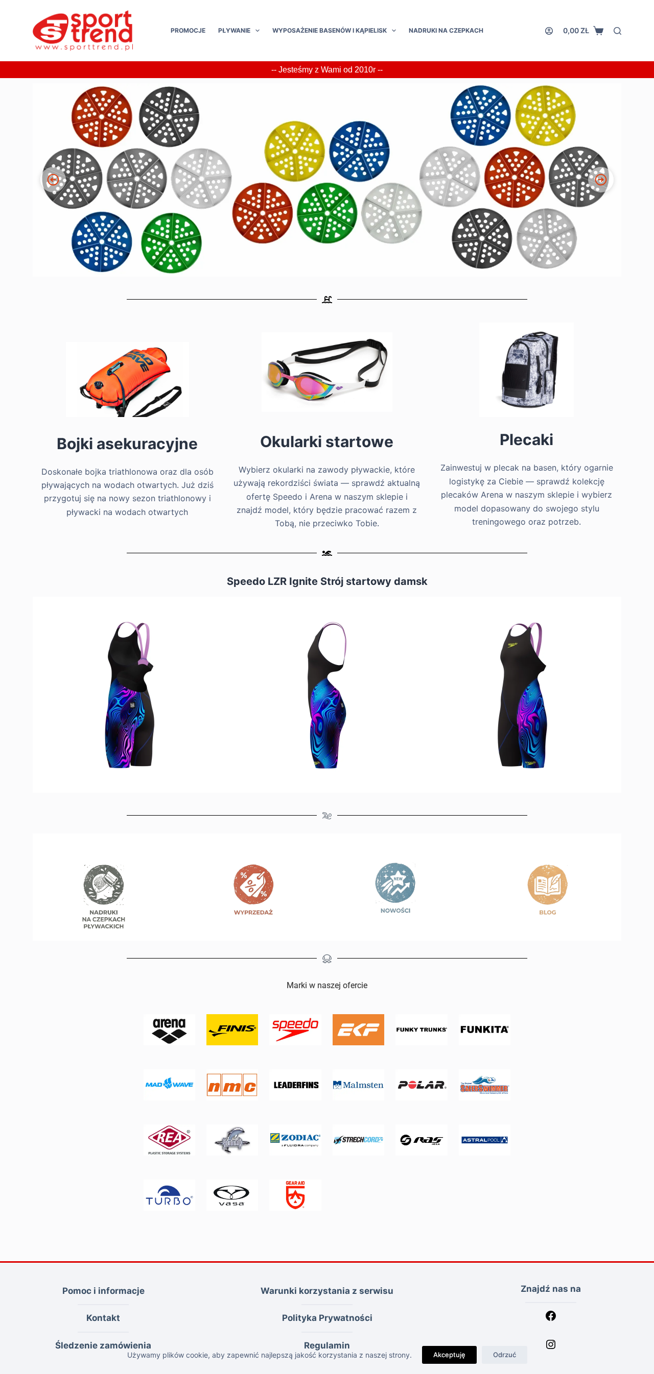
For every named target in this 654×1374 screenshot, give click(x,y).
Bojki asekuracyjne (127, 443)
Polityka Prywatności (327, 1318)
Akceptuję (449, 1355)
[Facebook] (551, 1319)
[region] (327, 180)
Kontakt (103, 1318)
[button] (327, 180)
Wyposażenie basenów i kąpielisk (329, 30)
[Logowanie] (549, 31)
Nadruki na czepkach (446, 30)
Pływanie (234, 30)
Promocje (188, 30)
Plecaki (526, 439)
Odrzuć (504, 1355)
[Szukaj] (617, 31)
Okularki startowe (326, 441)
